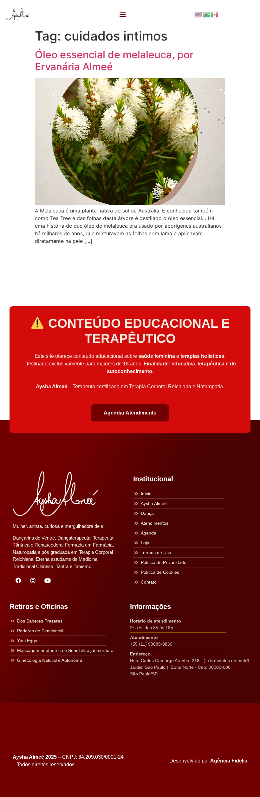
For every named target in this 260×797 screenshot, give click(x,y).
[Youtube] (47, 580)
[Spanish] (215, 14)
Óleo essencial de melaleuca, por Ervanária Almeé (114, 60)
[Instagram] (33, 580)
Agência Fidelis (228, 760)
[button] (122, 14)
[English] (198, 14)
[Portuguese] (207, 14)
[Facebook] (18, 580)
